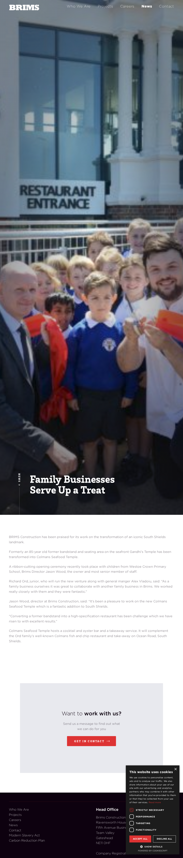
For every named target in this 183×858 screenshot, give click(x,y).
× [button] (175, 769)
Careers (127, 6)
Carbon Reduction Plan (27, 840)
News (147, 6)
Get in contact (89, 741)
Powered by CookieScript (152, 850)
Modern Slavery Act (24, 835)
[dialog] (152, 809)
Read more (155, 802)
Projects (105, 6)
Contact (166, 6)
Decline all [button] (164, 838)
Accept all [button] (140, 838)
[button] (152, 846)
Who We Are (79, 6)
